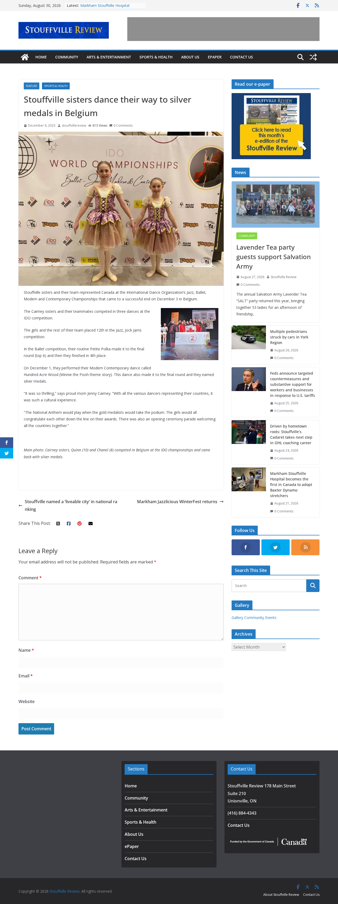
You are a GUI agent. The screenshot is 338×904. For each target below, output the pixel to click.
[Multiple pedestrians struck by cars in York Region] (249, 344)
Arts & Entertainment (109, 56)
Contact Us (241, 56)
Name (26, 650)
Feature (31, 86)
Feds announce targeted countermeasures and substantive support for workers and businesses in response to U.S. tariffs (292, 384)
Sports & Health (156, 56)
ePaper (215, 56)
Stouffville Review (283, 277)
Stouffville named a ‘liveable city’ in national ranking (71, 505)
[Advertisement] (223, 29)
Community (66, 56)
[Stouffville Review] (24, 57)
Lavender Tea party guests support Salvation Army (273, 256)
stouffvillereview (74, 125)
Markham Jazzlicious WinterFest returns (177, 501)
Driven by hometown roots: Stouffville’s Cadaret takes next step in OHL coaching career (291, 434)
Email (25, 676)
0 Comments (123, 125)
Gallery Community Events (254, 617)
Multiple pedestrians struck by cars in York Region (289, 337)
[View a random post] (313, 57)
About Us (190, 56)
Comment (30, 578)
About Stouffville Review (281, 894)
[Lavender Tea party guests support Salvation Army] (276, 204)
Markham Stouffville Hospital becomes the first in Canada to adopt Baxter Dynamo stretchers (291, 484)
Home (41, 56)
